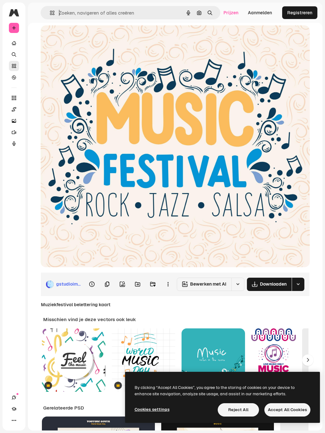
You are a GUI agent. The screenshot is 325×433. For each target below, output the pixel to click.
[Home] (14, 43)
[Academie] (14, 409)
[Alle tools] (14, 98)
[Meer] (14, 420)
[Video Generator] (14, 132)
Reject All (238, 409)
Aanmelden (260, 13)
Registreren (299, 13)
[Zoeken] (14, 54)
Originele (82, 37)
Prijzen (230, 13)
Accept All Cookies (287, 409)
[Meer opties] (168, 284)
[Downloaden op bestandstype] (298, 284)
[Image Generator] (14, 121)
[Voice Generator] (14, 144)
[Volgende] (308, 360)
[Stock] (14, 66)
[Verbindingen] (14, 397)
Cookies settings (152, 409)
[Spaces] (14, 109)
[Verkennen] (14, 77)
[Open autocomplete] (49, 12)
